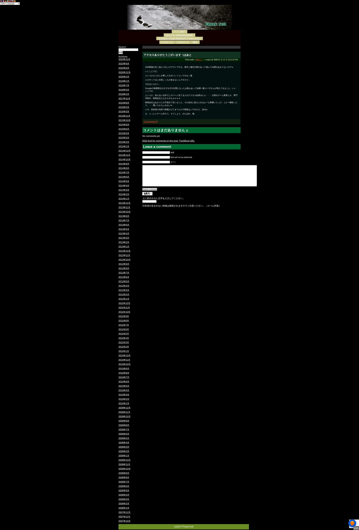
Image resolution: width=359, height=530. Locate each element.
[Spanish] (14, 1)
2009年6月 (123, 434)
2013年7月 (123, 220)
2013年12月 (124, 203)
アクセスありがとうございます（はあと (168, 54)
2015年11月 (124, 116)
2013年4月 (123, 233)
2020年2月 (123, 77)
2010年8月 (123, 373)
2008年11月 (124, 464)
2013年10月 (124, 212)
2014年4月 (123, 185)
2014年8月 (123, 168)
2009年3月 (123, 447)
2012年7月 (123, 273)
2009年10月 (124, 416)
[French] (3, 1)
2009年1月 (123, 456)
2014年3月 (123, 190)
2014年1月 (123, 199)
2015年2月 (123, 142)
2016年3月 (123, 111)
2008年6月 (123, 486)
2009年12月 (124, 408)
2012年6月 (123, 277)
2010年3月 (123, 395)
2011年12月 (124, 303)
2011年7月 (123, 325)
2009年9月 (123, 421)
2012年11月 (124, 255)
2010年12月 (124, 355)
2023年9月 (123, 64)
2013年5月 (123, 229)
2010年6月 (123, 381)
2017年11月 (124, 98)
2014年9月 (123, 164)
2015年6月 (123, 129)
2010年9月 (123, 368)
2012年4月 (123, 286)
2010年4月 (123, 390)
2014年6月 (123, 177)
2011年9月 (123, 316)
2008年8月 (123, 477)
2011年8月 (123, 321)
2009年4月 (123, 442)
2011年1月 (123, 351)
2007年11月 (124, 517)
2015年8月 (123, 125)
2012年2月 (123, 294)
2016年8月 (123, 103)
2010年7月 (123, 377)
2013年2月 (123, 242)
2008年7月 (123, 482)
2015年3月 (123, 138)
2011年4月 (123, 338)
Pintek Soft (179, 17)
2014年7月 (123, 172)
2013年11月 (124, 207)
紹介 (195, 42)
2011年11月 (124, 307)
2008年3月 (123, 499)
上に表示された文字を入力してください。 (163, 198)
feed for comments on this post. (160, 141)
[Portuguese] (10, 1)
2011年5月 (123, 334)
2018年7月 (123, 85)
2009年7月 (123, 429)
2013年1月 (123, 246)
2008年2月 (123, 503)
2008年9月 (123, 473)
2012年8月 (123, 268)
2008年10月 (124, 469)
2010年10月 (124, 364)
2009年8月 (123, 425)
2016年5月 (123, 107)
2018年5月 (123, 90)
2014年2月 (123, 194)
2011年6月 (123, 329)
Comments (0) (151, 121)
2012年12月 (124, 251)
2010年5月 (123, 386)
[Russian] (12, 1)
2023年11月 (124, 59)
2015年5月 (123, 133)
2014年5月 (123, 181)
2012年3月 (123, 290)
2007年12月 (124, 512)
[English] (1, 1)
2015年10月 (124, 120)
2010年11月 (124, 360)
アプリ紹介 (179, 31)
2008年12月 (124, 460)
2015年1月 (123, 146)
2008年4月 (123, 495)
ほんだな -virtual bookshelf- (179, 35)
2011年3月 (123, 342)
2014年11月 (124, 155)
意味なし (198, 60)
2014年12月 (124, 151)
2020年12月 (124, 72)
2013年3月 (123, 238)
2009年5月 (123, 438)
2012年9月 (123, 264)
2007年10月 (124, 521)
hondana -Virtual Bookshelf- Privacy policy (179, 38)
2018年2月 (123, 94)
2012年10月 (124, 260)
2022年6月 (123, 68)
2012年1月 (123, 299)
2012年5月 (123, 281)
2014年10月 (124, 159)
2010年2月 (123, 399)
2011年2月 (123, 347)
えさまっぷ (167, 42)
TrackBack (187, 141)
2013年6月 (123, 225)
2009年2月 (123, 451)
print (356, 528)
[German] (5, 1)
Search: (122, 47)
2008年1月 (123, 508)
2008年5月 (123, 490)
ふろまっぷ (182, 42)
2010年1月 (123, 403)
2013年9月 (123, 216)
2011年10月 (124, 312)
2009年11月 (124, 412)
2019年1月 (123, 81)
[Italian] (8, 1)
